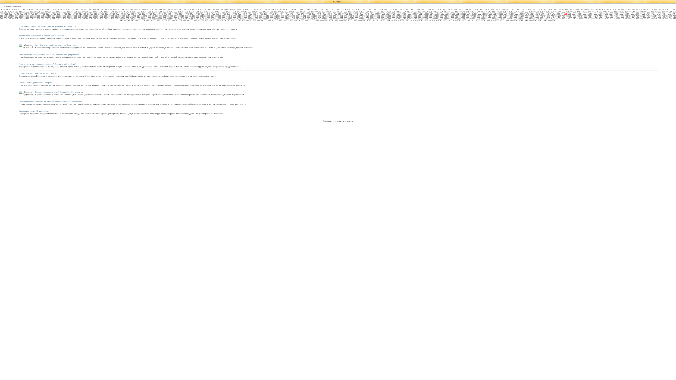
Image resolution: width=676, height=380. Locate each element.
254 (146, 12)
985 (265, 20)
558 (595, 14)
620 (149, 16)
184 (562, 10)
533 (501, 14)
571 (643, 14)
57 (140, 10)
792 (109, 18)
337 (452, 12)
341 (467, 12)
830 (249, 18)
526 (475, 14)
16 (32, 10)
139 (396, 10)
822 (219, 18)
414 (62, 14)
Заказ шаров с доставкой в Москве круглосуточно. (41, 36)
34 (79, 10)
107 (280, 10)
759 (663, 16)
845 (304, 18)
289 (275, 12)
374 (589, 12)
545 (546, 14)
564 (617, 14)
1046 (540, 20)
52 (127, 10)
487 (331, 14)
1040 (511, 20)
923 (592, 18)
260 (168, 12)
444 (172, 14)
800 (138, 18)
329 (423, 12)
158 (466, 10)
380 (611, 12)
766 (12, 18)
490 (343, 14)
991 (287, 20)
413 (58, 14)
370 (574, 12)
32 (74, 10)
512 (424, 14)
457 (221, 14)
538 (520, 14)
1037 (497, 20)
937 (644, 18)
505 (398, 14)
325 (408, 12)
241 (97, 12)
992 (291, 20)
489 (339, 14)
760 (666, 16)
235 (75, 12)
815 (193, 18)
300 (316, 12)
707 (471, 16)
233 (68, 12)
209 (655, 10)
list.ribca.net (338, 2)
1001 (326, 20)
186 (570, 10)
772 (35, 18)
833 (260, 18)
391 (652, 12)
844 (301, 18)
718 (511, 16)
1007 (355, 20)
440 (158, 14)
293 (290, 12)
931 (622, 18)
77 (193, 10)
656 (282, 16)
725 (537, 16)
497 (368, 14)
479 (302, 14)
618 (142, 16)
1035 (488, 20)
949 (132, 20)
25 (56, 10)
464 (246, 14)
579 (673, 14)
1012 (378, 20)
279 (238, 12)
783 (75, 18)
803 (149, 18)
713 (493, 16)
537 (516, 14)
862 (367, 18)
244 (109, 12)
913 (556, 18)
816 (197, 18)
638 (216, 16)
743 (604, 16)
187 (573, 10)
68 (169, 10)
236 (79, 12)
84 (211, 10)
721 (522, 16)
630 (186, 16)
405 (28, 14)
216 (5, 12)
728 (548, 16)
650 (260, 16)
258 (160, 12)
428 (113, 14)
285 (260, 12)
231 (60, 12)
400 (10, 14)
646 (245, 16)
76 (190, 10)
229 (53, 12)
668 (326, 16)
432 (128, 14)
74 (185, 10)
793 (112, 18)
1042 (521, 20)
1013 (383, 20)
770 (27, 18)
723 (530, 16)
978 (239, 20)
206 (644, 10)
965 (191, 20)
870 (397, 18)
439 (154, 14)
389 (644, 12)
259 (164, 12)
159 (470, 10)
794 (116, 18)
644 (238, 16)
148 (429, 10)
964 (187, 20)
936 (641, 18)
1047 (545, 20)
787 (90, 18)
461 (235, 14)
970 (210, 20)
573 (651, 14)
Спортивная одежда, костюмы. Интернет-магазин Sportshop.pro (47, 26)
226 (42, 12)
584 (16, 16)
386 (633, 12)
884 (448, 18)
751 (633, 16)
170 (511, 10)
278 (234, 12)
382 (619, 12)
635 (204, 16)
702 (452, 16)
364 (552, 12)
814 (190, 18)
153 (448, 10)
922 (589, 18)
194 (599, 10)
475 (287, 14)
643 (234, 16)
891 (474, 18)
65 (161, 10)
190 (585, 10)
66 (164, 10)
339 (460, 12)
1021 (421, 20)
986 (269, 20)
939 (652, 18)
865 (378, 18)
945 (674, 18)
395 (667, 12)
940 (655, 18)
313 (363, 12)
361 (541, 12)
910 (545, 18)
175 (529, 10)
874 (412, 18)
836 (271, 18)
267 (194, 12)
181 (551, 10)
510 (416, 14)
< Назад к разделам (12, 7)
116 (312, 10)
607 (101, 16)
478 (298, 14)
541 (531, 14)
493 (354, 14)
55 (135, 10)
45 (108, 10)
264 (182, 12)
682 (378, 16)
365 (556, 12)
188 (577, 10)
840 (286, 18)
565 (621, 14)
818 (204, 18)
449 (191, 14)
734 (570, 16)
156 (459, 10)
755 (648, 16)
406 (32, 14)
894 (485, 18)
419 (80, 14)
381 (615, 12)
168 (503, 10)
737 (581, 16)
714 (496, 16)
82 (206, 10)
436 (143, 14)
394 (663, 12)
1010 (369, 20)
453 (206, 14)
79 (198, 10)
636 (208, 16)
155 (455, 10)
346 (485, 12)
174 (525, 10)
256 (153, 12)
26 (58, 10)
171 (514, 10)
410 (47, 14)
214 (673, 10)
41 (98, 10)
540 (527, 14)
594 (53, 16)
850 (323, 18)
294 (293, 12)
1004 (340, 20)
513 (427, 14)
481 (309, 14)
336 (448, 12)
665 (315, 16)
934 (633, 18)
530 (490, 14)
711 (485, 16)
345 (482, 12)
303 (327, 12)
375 (593, 12)
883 (445, 18)
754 (644, 16)
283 (253, 12)
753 (641, 16)
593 (49, 16)
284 (256, 12)
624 (164, 16)
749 (626, 16)
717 (507, 16)
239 (90, 12)
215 (1, 12)
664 (312, 16)
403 (21, 14)
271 (208, 12)
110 (291, 10)
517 (442, 14)
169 (507, 10)
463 (243, 14)
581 (5, 16)
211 (662, 10)
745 (611, 16)
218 (12, 12)
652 (267, 16)
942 (663, 18)
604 (90, 16)
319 (386, 12)
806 (160, 18)
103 (265, 10)
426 (106, 14)
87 (219, 10)
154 (451, 10)
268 (197, 12)
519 (450, 14)
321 (393, 12)
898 (500, 18)
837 (275, 18)
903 (519, 18)
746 (615, 16)
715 (500, 16)
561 (606, 14)
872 (404, 18)
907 (534, 18)
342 (471, 12)
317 (378, 12)
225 (38, 12)
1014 (388, 20)
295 (297, 12)
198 (614, 10)
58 (143, 10)
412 (54, 14)
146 (422, 10)
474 (283, 14)
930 (618, 18)
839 (282, 18)
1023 (430, 20)
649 (256, 16)
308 (345, 12)
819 (208, 18)
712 (489, 16)
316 (375, 12)
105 (272, 10)
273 (216, 12)
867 (386, 18)
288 (271, 12)
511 (420, 14)
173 (522, 10)
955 (154, 20)
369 (570, 12)
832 (256, 18)
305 (334, 12)
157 (463, 10)
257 (157, 12)
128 (355, 10)
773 (38, 18)
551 (569, 14)
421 (87, 14)
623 (160, 16)
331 (430, 12)
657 (286, 16)
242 (101, 12)
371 (578, 12)
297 (304, 12)
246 (116, 12)
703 (456, 16)
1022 (426, 20)
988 (276, 20)
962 (180, 20)
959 (169, 20)
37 (87, 10)
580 (1, 16)
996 (306, 20)
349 (497, 12)
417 (73, 14)
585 (20, 16)
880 (434, 18)
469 (265, 14)
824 (227, 18)
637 (212, 16)
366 (559, 12)
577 (665, 14)
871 (400, 18)
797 (127, 18)
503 (391, 14)
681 (375, 16)
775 (46, 18)
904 (522, 18)
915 (563, 18)
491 (346, 14)
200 (622, 10)
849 (319, 18)
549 (560, 14)
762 (674, 16)
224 (35, 12)
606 (97, 16)
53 (130, 10)
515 (435, 14)
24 (53, 10)
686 (393, 16)
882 (441, 18)
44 (106, 10)
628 (179, 16)
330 (426, 12)
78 (196, 10)
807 (164, 18)
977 (235, 20)
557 (591, 14)
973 (221, 20)
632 (193, 16)
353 (511, 12)
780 (64, 18)
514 (431, 14)
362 (545, 12)
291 (282, 12)
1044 (530, 20)
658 (290, 16)
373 (585, 12)
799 (134, 18)
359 (534, 12)
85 (214, 10)
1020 (416, 20)
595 (57, 16)
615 (131, 16)
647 (249, 16)
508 (409, 14)
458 (224, 14)
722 (526, 16)
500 (379, 14)
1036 (492, 20)
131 (366, 10)
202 (629, 10)
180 (548, 10)
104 (269, 10)
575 (658, 14)
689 (404, 16)
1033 (478, 20)
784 (79, 18)
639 (219, 16)
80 (201, 10)
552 (573, 14)
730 (556, 16)
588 (31, 16)
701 (448, 16)
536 (512, 14)
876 (419, 18)
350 (500, 12)
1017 (402, 20)
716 (504, 16)
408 (40, 14)
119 (322, 10)
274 (219, 12)
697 (434, 16)
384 (626, 12)
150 (437, 10)
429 (117, 14)
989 (280, 20)
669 (330, 16)
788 (94, 18)
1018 (407, 20)
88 (222, 10)
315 (371, 12)
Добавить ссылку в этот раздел (338, 121)
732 (563, 16)
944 (670, 18)
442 (165, 14)
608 (105, 16)
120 (326, 10)
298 (308, 12)
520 (453, 14)
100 (254, 10)
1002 (331, 20)
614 (127, 16)
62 (153, 10)
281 (245, 12)
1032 (473, 20)
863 (371, 18)
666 (319, 16)
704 (460, 16)
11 (19, 10)
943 (666, 18)
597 (64, 16)
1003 (336, 20)
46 (111, 10)
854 (338, 18)
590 (38, 16)
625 (168, 16)
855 (341, 18)
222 (27, 12)
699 (441, 16)
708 (474, 16)
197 (610, 10)
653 (271, 16)
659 (293, 16)
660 (297, 16)
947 (125, 20)
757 (655, 16)
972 (217, 20)
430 (121, 14)
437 (147, 14)
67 (166, 10)
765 (9, 18)
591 (42, 16)
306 (338, 12)
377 (600, 12)
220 (20, 12)
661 (301, 16)
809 (171, 18)
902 (515, 18)
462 (239, 14)
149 (433, 10)
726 (541, 16)
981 (250, 20)
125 (344, 10)
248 (123, 12)
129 (359, 10)
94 (238, 10)
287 (268, 12)
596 (60, 16)
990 (284, 20)
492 (350, 14)
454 (209, 14)
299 (312, 12)
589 (35, 16)
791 (105, 18)
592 (46, 16)
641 (227, 16)
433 (132, 14)
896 (493, 18)
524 (468, 14)
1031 (469, 20)
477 (294, 14)
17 (34, 10)
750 (629, 16)
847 (312, 18)
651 (264, 16)
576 (662, 14)
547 (553, 14)
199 (618, 10)
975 (228, 20)
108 (283, 10)
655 (278, 16)
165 (492, 10)
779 (60, 18)
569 (636, 14)
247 (120, 12)
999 (317, 20)
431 (124, 14)
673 (345, 16)
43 (103, 10)
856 (345, 18)
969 (206, 20)
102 (261, 10)
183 (559, 10)
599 (72, 16)
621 (153, 16)
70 (174, 10)
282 (249, 12)
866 (382, 18)
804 (153, 18)
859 (356, 18)
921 (585, 18)
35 (82, 10)
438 (150, 14)
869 (393, 18)
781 (68, 18)
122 (333, 10)
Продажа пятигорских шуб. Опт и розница (37, 73)
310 (353, 12)
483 (317, 14)
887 (460, 18)
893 (482, 18)
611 (116, 16)
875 (415, 18)
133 (374, 10)
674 (349, 16)
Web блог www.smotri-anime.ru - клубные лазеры (56, 45)
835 (267, 18)
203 (633, 10)
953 (147, 20)
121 (329, 10)
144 (415, 10)
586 (24, 16)
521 (457, 14)
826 (234, 18)
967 (199, 20)
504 (394, 14)
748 (622, 16)
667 (323, 16)
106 (276, 10)
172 (518, 10)
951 (139, 20)
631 (190, 16)
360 (537, 12)
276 (227, 12)
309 (349, 12)
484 (320, 14)
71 (177, 10)
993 (295, 20)
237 (83, 12)
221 (24, 12)
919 (578, 18)
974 (224, 20)
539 (523, 14)
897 (497, 18)
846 (308, 18)
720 (519, 16)
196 (607, 10)
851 (326, 18)
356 (522, 12)
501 (383, 14)
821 (216, 18)
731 (559, 16)
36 (85, 10)
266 (190, 12)
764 (5, 18)
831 (253, 18)
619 (145, 16)
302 (323, 12)
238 (86, 12)
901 (511, 18)
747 (618, 16)
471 (272, 14)
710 (482, 16)
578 (669, 14)
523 (464, 14)
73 (182, 10)
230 (57, 12)
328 (419, 12)
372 (582, 12)
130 (363, 10)
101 (257, 10)
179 (544, 10)
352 (508, 12)
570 (639, 14)
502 (387, 14)
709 (478, 16)
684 (386, 16)
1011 (374, 20)
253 (142, 12)
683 (382, 16)
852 (330, 18)
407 (36, 14)
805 (157, 18)
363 (548, 12)
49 (119, 10)
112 (297, 10)
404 (25, 14)
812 (182, 18)
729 (552, 16)
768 (20, 18)
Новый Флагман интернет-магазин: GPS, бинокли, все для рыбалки (49, 55)
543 (538, 14)
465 (250, 14)
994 (298, 20)
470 (269, 14)
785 (83, 18)
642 (230, 16)
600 (75, 16)
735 (574, 16)
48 (116, 10)
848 (315, 18)
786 (86, 18)
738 (585, 16)
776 (49, 18)
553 (577, 14)
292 (286, 12)
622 (156, 16)
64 (159, 10)
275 (223, 12)
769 (24, 18)
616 (134, 16)
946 (121, 20)
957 (162, 20)
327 (415, 12)
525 (472, 14)
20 (42, 10)
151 (440, 10)
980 (247, 20)
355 (519, 12)
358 (530, 12)
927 (607, 18)
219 (16, 12)
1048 (549, 20)
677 (360, 16)
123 (337, 10)
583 (12, 16)
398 (3, 14)
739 (589, 16)
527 (479, 14)
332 (434, 12)
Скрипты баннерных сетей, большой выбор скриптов (59, 92)
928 (611, 18)
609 (109, 16)
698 (437, 16)
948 (128, 20)
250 (131, 12)
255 (149, 12)
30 (69, 10)
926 (604, 18)
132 (370, 10)
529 (487, 14)
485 (324, 14)
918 (574, 18)
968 (202, 20)
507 (405, 14)
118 (319, 10)
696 (430, 16)
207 (647, 10)
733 (567, 16)
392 (656, 12)
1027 (449, 20)
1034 (483, 20)
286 (264, 12)
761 (670, 16)
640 (223, 16)
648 (253, 16)
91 (230, 10)
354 (515, 12)
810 (175, 18)
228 (49, 12)
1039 (507, 20)
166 (496, 10)
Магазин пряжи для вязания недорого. (36, 83)
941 (659, 18)
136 (385, 10)
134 (378, 10)
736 (578, 16)
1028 (454, 20)
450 (195, 14)
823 (223, 18)
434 (135, 14)
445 (176, 14)
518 (446, 14)
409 (43, 14)
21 (45, 10)
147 (426, 10)
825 (230, 18)
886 (456, 18)
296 (301, 12)
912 (552, 18)
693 (419, 16)
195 (603, 10)
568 (632, 14)
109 (287, 10)
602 (83, 16)
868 (389, 18)
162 (481, 10)
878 (426, 18)
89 (225, 10)
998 (313, 20)
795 (120, 18)
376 (596, 12)
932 (626, 18)
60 (148, 10)
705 (463, 16)
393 (659, 12)
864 (375, 18)
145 (418, 10)
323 (400, 12)
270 (205, 12)
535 (509, 14)
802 (146, 18)
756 (652, 16)
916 (567, 18)
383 (622, 12)
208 (651, 10)
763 (1, 18)
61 (151, 10)
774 (42, 18)
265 (186, 12)
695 (426, 16)
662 (304, 16)
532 (498, 14)
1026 (445, 20)
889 (467, 18)
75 (188, 10)
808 (168, 18)
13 (24, 10)
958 (165, 20)
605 (94, 16)
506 (402, 14)
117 (315, 10)
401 (14, 14)
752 (637, 16)
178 (540, 10)
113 (301, 10)
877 (423, 18)
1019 (411, 20)
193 (596, 10)
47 (114, 10)
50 (122, 10)
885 (452, 18)
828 (241, 18)
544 (542, 14)
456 (217, 14)
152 (444, 10)
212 (666, 10)
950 (136, 20)
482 (313, 14)
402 (17, 14)
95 (240, 10)
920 (581, 18)
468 (261, 14)
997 (309, 20)
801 (142, 18)
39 (93, 10)
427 (110, 14)
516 (438, 14)
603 (86, 16)
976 (232, 20)
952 (143, 20)
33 (77, 10)
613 (123, 16)
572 (647, 14)
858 (352, 18)
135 (381, 10)
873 (408, 18)
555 (584, 14)
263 (179, 12)
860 (360, 18)
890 (471, 18)
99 (251, 10)
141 (403, 10)
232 (64, 12)
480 (306, 14)
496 (365, 14)
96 (243, 10)
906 (530, 18)
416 (69, 14)
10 (16, 10)
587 (27, 16)
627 (175, 16)
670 (334, 16)
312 (360, 12)
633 (197, 16)
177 (537, 10)
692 (415, 16)
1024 (435, 20)
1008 (359, 20)
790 (101, 18)
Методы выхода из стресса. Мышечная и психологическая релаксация (50, 102)
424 (99, 14)
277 (231, 12)
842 (293, 18)
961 (176, 20)
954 (150, 20)
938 (648, 18)
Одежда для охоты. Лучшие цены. (34, 111)
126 (348, 10)
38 (90, 10)
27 (61, 10)
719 (515, 16)
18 (37, 10)
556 (588, 14)
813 (186, 18)
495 (361, 14)
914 (559, 18)
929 (615, 18)
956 (158, 20)
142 (407, 10)
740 (592, 16)
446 (180, 14)
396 (670, 12)
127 (352, 10)
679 (367, 16)
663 (308, 16)
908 (537, 18)
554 (580, 14)
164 (488, 10)
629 (182, 16)
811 (179, 18)
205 (640, 10)
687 (397, 16)
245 (112, 12)
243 (105, 12)
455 (213, 14)
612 (119, 16)
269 (201, 12)
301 (319, 12)
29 (66, 10)
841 (290, 18)
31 (71, 10)
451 (198, 14)
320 (389, 12)
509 (413, 14)
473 (280, 14)
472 (276, 14)
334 (441, 12)
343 (474, 12)
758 (659, 16)
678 (363, 16)
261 (171, 12)
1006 (350, 20)
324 (404, 12)
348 (493, 12)
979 (243, 20)
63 (156, 10)
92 (232, 10)
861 (363, 18)
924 (596, 18)
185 (566, 10)
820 (212, 18)
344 (478, 12)
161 (477, 10)
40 (95, 10)
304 (330, 12)
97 (246, 10)
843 (297, 18)
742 (600, 16)
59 (145, 10)
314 (367, 12)
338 (456, 12)
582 (9, 16)
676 (356, 16)
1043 (526, 20)
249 (127, 12)
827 (238, 18)
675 (352, 16)
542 (535, 14)
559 (599, 14)
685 (389, 16)
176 (533, 10)
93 (235, 10)
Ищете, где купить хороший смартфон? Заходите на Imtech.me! (47, 64)
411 (50, 14)
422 (91, 14)
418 (76, 14)
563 (614, 14)
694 (423, 16)
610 (112, 16)
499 (376, 14)
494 (357, 14)
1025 (440, 20)
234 (72, 12)
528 (483, 14)
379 (607, 12)
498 (372, 14)
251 (134, 12)
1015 (392, 20)
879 (430, 18)
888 (463, 18)
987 (272, 20)
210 (659, 10)
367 (563, 12)
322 (397, 12)
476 (291, 14)
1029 (459, 20)
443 (169, 14)
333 (437, 12)
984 (261, 20)
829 (245, 18)
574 (654, 14)
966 (195, 20)
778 (57, 18)
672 (341, 16)
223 (31, 12)
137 (389, 10)
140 (400, 10)
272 (212, 12)
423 (95, 14)
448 (187, 14)
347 (489, 12)
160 (474, 10)
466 (254, 14)
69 (172, 10)
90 (227, 10)
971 (213, 20)
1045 (535, 20)
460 (232, 14)
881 (437, 18)
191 (588, 10)
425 (102, 14)
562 (610, 14)
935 (637, 18)
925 (600, 18)
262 (175, 12)
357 (526, 12)
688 (400, 16)
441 (161, 14)
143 (411, 10)
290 (279, 12)
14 (27, 10)
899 (504, 18)
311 (356, 12)
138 (392, 10)
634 (201, 16)
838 (278, 18)
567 (628, 14)
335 (445, 12)
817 (201, 18)
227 (46, 12)
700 (445, 16)
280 (242, 12)
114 (304, 10)
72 (180, 10)
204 (636, 10)
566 (625, 14)
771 (31, 18)
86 (217, 10)
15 (29, 10)
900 (508, 18)
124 (341, 10)
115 (308, 10)
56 (137, 10)
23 (50, 10)
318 (382, 12)
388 (641, 12)
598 (68, 16)
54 (132, 10)
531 (494, 14)
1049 (554, 20)
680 (371, 16)
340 (463, 12)
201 (625, 10)
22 (48, 10)
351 (504, 12)
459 (228, 14)
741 (596, 16)
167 (500, 10)
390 (648, 12)
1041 (516, 20)
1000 (321, 20)
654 (275, 16)
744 (607, 16)
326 (412, 12)
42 (100, 10)
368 (567, 12)
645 (241, 16)
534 (505, 14)
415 (65, 14)
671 (338, 16)
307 (341, 12)
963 (184, 20)
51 (124, 10)
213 (669, 10)
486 (328, 14)
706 (467, 16)
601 (79, 16)
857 (349, 18)
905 (526, 18)
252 (138, 12)
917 (570, 18)
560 (603, 14)
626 (171, 16)
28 (63, 10)
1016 (397, 20)
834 (264, 18)
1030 (464, 20)
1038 (502, 20)
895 (489, 18)
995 (302, 20)
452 (202, 14)
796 (123, 18)
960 (173, 20)
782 (72, 18)
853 (334, 18)
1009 (364, 20)
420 (84, 14)
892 (478, 18)
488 (335, 14)
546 (549, 14)
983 (258, 20)
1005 (345, 20)
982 (254, 20)
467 (257, 14)
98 (248, 10)
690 (408, 16)
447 (184, 14)
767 (16, 18)
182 (555, 10)
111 (294, 10)
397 (674, 12)
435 (139, 14)
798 (131, 18)
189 (581, 10)
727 (544, 16)
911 (548, 18)
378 (604, 12)
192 (592, 10)
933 (629, 18)
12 (21, 10)
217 (9, 12)
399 (6, 14)
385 (630, 12)
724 (533, 16)
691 (412, 16)
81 (203, 10)
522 (461, 14)
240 (94, 12)
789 (97, 18)
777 (53, 18)
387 (637, 12)
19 (40, 10)
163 (485, 10)
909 (541, 18)
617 (138, 16)
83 (209, 10)
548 (557, 14)
